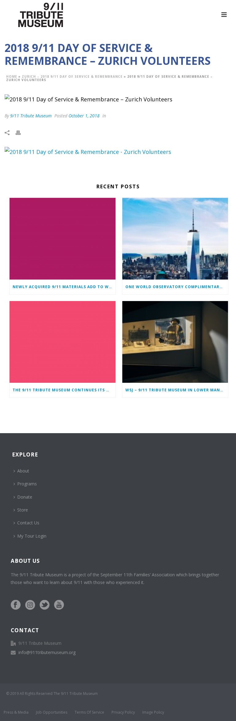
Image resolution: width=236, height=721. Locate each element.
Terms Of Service (89, 712)
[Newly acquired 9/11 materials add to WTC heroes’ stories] (63, 239)
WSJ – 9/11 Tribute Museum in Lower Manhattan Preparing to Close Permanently (176, 390)
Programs (27, 484)
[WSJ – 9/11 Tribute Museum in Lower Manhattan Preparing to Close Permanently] (175, 342)
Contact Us (28, 523)
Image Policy (153, 712)
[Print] (21, 132)
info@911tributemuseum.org (47, 652)
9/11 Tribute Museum (31, 116)
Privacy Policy (123, 712)
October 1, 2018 (84, 116)
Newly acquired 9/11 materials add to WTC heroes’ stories (64, 286)
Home (11, 76)
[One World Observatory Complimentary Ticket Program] (175, 239)
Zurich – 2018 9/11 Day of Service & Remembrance (72, 76)
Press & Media (16, 712)
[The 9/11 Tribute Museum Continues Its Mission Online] (63, 342)
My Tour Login (31, 536)
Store (22, 510)
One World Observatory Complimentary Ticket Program (176, 286)
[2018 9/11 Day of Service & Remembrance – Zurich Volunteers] (118, 99)
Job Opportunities (51, 712)
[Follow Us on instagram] (30, 605)
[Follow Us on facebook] (16, 605)
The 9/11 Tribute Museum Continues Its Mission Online (64, 390)
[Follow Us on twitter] (44, 605)
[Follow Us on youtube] (59, 605)
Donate (24, 497)
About (23, 471)
